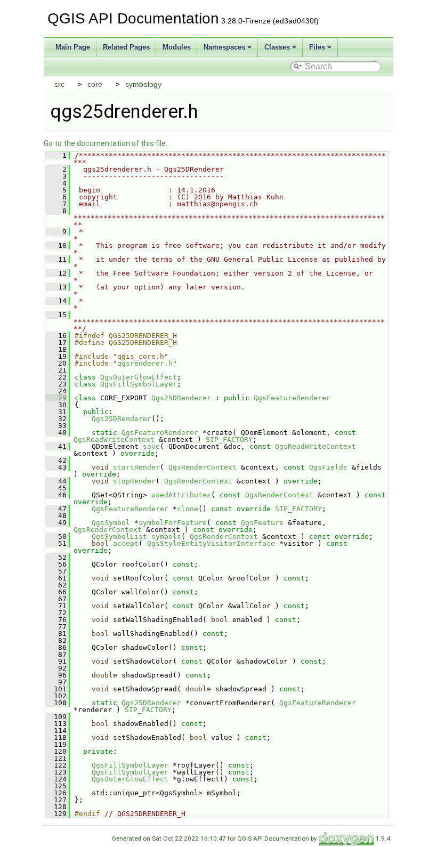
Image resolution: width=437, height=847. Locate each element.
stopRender (134, 481)
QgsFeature (262, 523)
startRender (136, 467)
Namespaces (224, 47)
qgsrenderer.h (145, 363)
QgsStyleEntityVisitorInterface (211, 543)
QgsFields (328, 467)
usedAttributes (181, 495)
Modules (177, 47)
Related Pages (126, 47)
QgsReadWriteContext (114, 439)
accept (126, 543)
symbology (143, 84)
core (94, 84)
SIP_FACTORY (229, 439)
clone (187, 509)
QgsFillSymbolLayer (138, 384)
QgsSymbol (111, 523)
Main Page (72, 47)
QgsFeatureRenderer (292, 398)
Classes (277, 47)
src (59, 84)
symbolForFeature (173, 523)
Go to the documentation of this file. (105, 143)
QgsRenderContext (202, 467)
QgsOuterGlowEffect (138, 377)
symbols (166, 537)
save (151, 446)
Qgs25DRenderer (181, 398)
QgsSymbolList (119, 537)
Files (317, 47)
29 (56, 398)
